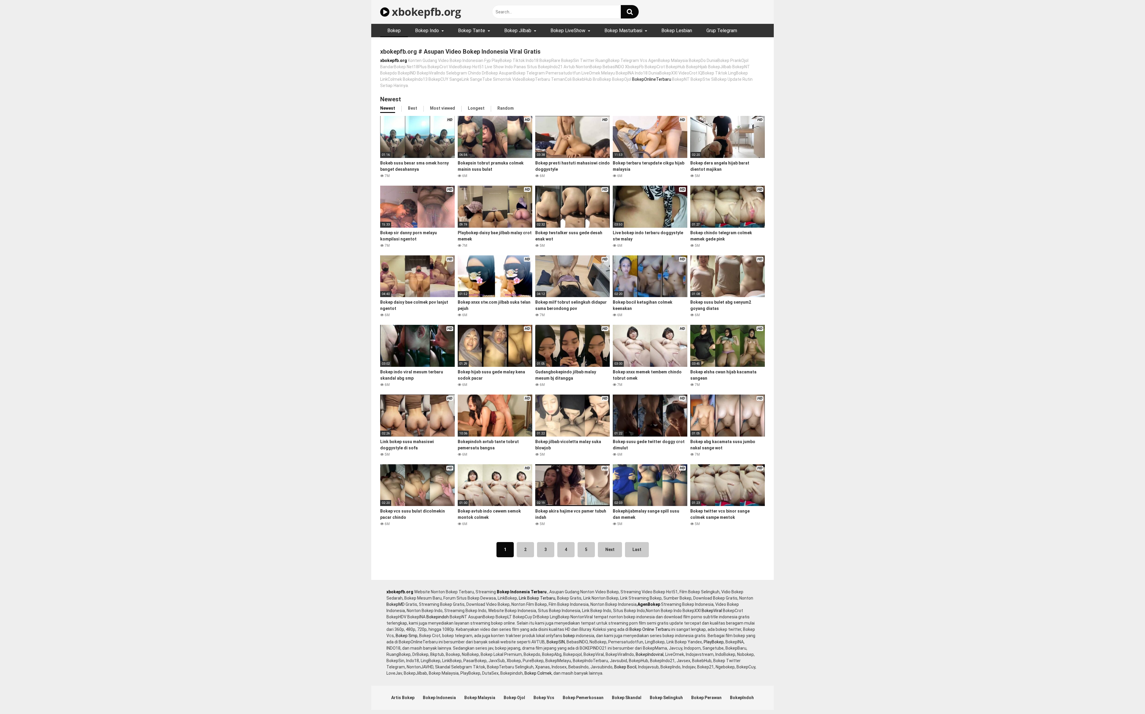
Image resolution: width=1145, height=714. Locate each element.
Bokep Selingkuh (666, 697)
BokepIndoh (742, 697)
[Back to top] (1125, 696)
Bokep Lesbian (676, 30)
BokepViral (712, 610)
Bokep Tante (471, 30)
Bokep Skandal (626, 697)
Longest (476, 108)
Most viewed (442, 108)
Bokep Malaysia (479, 697)
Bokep (394, 30)
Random (505, 108)
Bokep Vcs (543, 697)
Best (412, 108)
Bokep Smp (406, 635)
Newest (387, 108)
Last (636, 549)
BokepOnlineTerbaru (651, 79)
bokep (569, 635)
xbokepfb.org (425, 11)
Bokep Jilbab (517, 30)
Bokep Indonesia (439, 697)
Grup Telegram (721, 30)
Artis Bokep (402, 697)
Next (610, 549)
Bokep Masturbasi (623, 30)
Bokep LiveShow (567, 30)
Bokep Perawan (706, 697)
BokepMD (395, 604)
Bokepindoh (437, 616)
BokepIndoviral (649, 654)
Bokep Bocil (625, 667)
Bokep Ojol (514, 697)
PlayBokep (714, 642)
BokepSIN (556, 642)
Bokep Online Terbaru (649, 629)
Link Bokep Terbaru (537, 598)
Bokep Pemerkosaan (583, 697)
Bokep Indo (427, 30)
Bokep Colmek (538, 673)
